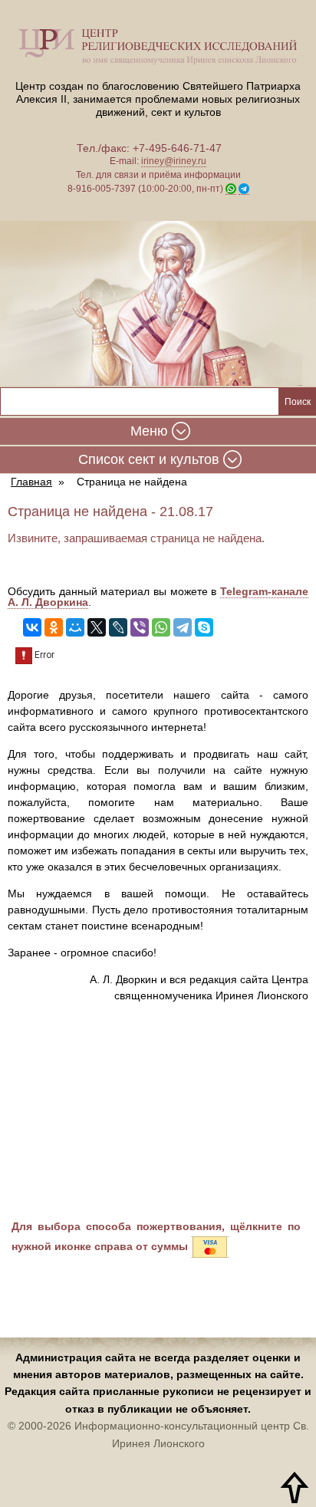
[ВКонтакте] (32, 627)
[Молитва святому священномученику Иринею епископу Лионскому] (158, 304)
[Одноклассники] (53, 627)
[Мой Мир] (75, 627)
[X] (96, 627)
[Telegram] (182, 627)
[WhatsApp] (161, 627)
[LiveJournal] (118, 627)
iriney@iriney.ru (173, 161)
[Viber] (139, 627)
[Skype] (204, 627)
